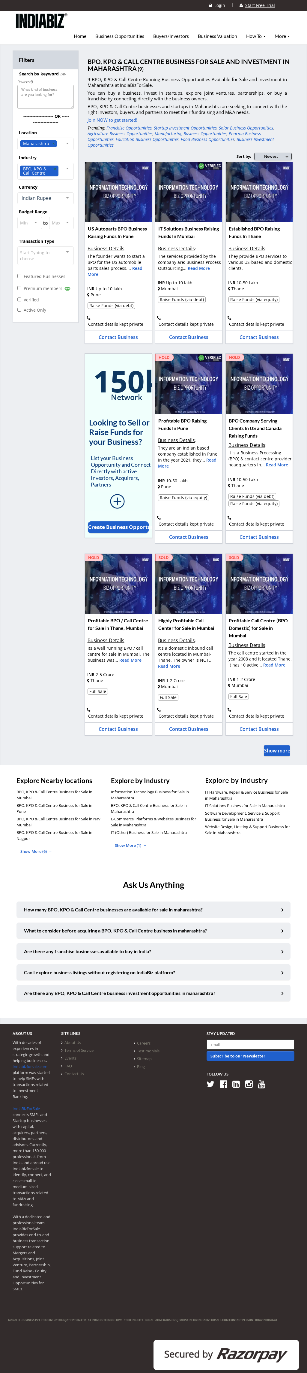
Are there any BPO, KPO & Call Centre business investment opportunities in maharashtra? (119, 993)
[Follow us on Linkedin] (238, 1084)
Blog (141, 1066)
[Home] (42, 25)
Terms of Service (79, 1050)
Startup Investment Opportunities (185, 128)
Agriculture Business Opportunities (120, 133)
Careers (144, 1043)
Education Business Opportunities (147, 139)
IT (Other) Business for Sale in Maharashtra (149, 832)
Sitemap (144, 1058)
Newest (271, 156)
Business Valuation (217, 36)
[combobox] (45, 144)
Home (80, 36)
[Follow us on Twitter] (213, 1084)
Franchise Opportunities (129, 128)
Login (218, 5)
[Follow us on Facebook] (225, 1084)
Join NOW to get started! (112, 120)
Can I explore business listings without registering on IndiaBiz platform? (99, 972)
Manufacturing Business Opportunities (191, 133)
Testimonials (148, 1051)
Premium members (42, 288)
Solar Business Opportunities (246, 128)
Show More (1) (128, 845)
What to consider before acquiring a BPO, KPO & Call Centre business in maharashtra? (115, 930)
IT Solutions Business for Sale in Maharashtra (245, 805)
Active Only (33, 310)
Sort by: (244, 156)
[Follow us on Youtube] (264, 1084)
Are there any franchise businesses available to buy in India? (87, 951)
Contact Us (74, 1073)
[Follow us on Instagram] (251, 1084)
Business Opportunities (119, 36)
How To (254, 36)
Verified (30, 300)
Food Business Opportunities (207, 139)
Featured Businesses (43, 276)
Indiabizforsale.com (30, 1066)
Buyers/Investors (171, 36)
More (281, 36)
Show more (277, 750)
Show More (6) (34, 851)
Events (70, 1058)
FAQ (68, 1066)
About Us (72, 1042)
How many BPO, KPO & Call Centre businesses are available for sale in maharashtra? (113, 909)
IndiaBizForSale (26, 1108)
